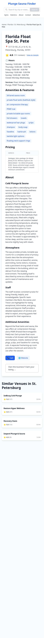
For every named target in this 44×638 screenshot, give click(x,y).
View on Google (32, 55)
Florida (10, 24)
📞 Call (10, 358)
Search (34, 9)
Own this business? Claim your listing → (21, 368)
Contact (28, 15)
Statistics (13, 15)
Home (4, 24)
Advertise (36, 15)
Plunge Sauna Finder (22, 3)
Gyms (6, 15)
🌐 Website (23, 358)
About (21, 15)
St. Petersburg (19, 24)
